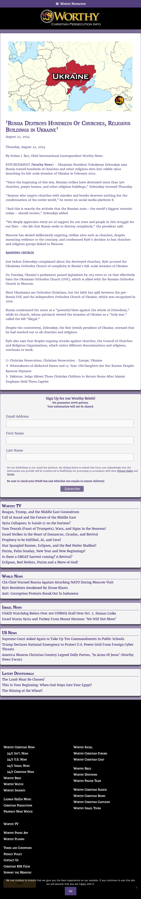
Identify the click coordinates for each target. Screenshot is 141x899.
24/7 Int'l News (17, 753)
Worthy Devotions (85, 774)
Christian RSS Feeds (17, 866)
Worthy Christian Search (90, 789)
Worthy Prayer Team (87, 781)
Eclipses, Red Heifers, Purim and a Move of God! (40, 562)
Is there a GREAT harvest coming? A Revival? (37, 557)
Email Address (17, 416)
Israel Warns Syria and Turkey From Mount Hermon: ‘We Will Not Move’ (59, 619)
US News (9, 632)
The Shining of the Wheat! (22, 691)
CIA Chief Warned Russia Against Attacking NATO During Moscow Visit (57, 582)
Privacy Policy (125, 471)
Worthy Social (83, 747)
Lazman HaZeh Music (17, 799)
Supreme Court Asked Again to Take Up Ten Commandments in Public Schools (63, 639)
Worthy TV (11, 506)
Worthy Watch (13, 784)
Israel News (12, 607)
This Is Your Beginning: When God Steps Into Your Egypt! (47, 685)
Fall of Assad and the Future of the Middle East (39, 517)
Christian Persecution (25, 360)
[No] (136, 887)
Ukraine (96, 360)
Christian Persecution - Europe (66, 360)
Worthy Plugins (14, 839)
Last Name (14, 450)
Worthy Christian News (19, 747)
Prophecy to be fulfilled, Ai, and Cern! (31, 540)
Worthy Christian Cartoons (92, 802)
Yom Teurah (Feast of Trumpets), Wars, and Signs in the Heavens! (54, 529)
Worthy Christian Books (89, 796)
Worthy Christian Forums (90, 753)
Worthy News (42, 165)
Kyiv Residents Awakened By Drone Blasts (35, 588)
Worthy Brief (12, 778)
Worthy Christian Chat (89, 759)
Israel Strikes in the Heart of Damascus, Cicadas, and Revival (50, 534)
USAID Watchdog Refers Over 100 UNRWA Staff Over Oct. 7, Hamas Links (59, 613)
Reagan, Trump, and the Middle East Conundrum (40, 512)
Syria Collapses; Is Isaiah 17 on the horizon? (36, 523)
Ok (71, 891)
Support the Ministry (17, 872)
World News (12, 576)
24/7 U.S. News (17, 759)
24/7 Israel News (18, 765)
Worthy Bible (82, 768)
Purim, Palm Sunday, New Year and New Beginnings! (43, 551)
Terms (10, 474)
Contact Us (11, 860)
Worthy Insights (14, 790)
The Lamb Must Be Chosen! (23, 679)
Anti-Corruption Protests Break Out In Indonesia (40, 593)
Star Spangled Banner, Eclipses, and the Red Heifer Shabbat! (49, 546)
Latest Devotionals (18, 673)
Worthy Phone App (16, 833)
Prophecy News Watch (18, 811)
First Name (15, 433)
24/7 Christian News (20, 772)
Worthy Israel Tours (87, 808)
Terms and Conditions (18, 848)
